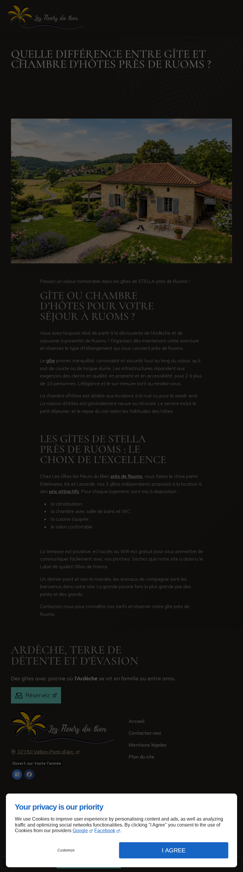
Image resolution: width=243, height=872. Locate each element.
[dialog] (121, 830)
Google (80, 830)
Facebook (104, 830)
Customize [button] (66, 850)
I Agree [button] (174, 850)
